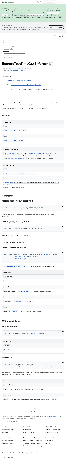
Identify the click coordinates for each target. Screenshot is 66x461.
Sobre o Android (6, 453)
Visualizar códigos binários (9, 438)
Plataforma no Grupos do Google (32, 440)
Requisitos (5, 432)
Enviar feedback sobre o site (54, 453)
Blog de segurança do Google (31, 438)
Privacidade (40, 453)
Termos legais (26, 453)
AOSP (3, 36)
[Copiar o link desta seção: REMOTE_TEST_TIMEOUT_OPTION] (31, 222)
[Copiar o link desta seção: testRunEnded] (15, 357)
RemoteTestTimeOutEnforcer (13, 153)
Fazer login (60, 2)
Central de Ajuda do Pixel (51, 432)
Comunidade (16, 453)
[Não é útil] (62, 36)
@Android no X (27, 429)
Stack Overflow (49, 440)
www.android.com (50, 435)
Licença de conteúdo (53, 416)
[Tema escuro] (63, 206)
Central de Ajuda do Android (52, 429)
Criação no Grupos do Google (31, 443)
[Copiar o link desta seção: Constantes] (15, 196)
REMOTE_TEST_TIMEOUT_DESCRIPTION (15, 130)
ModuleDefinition (20, 256)
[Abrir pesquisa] (38, 2)
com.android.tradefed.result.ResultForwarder (20, 80)
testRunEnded (8, 182)
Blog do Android (27, 435)
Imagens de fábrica (7, 440)
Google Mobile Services (51, 438)
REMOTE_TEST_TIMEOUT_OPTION (13, 140)
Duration (15, 311)
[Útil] (60, 36)
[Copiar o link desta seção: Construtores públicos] (26, 243)
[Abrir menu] (2, 2)
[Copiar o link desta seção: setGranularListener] (19, 327)
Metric (54, 399)
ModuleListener (23, 174)
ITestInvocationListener (35, 153)
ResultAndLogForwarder (18, 70)
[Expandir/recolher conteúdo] (12, 41)
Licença (33, 453)
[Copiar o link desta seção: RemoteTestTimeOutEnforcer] (27, 248)
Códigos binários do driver (9, 443)
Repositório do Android (8, 429)
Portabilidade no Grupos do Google (33, 446)
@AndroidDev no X (28, 432)
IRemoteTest (29, 155)
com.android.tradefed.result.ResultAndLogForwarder (26, 85)
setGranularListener (10, 174)
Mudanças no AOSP (55, 17)
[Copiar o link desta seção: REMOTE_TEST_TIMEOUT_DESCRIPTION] (36, 201)
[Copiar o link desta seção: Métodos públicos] (21, 321)
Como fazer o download (8, 435)
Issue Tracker (48, 443)
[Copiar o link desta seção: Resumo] (11, 116)
